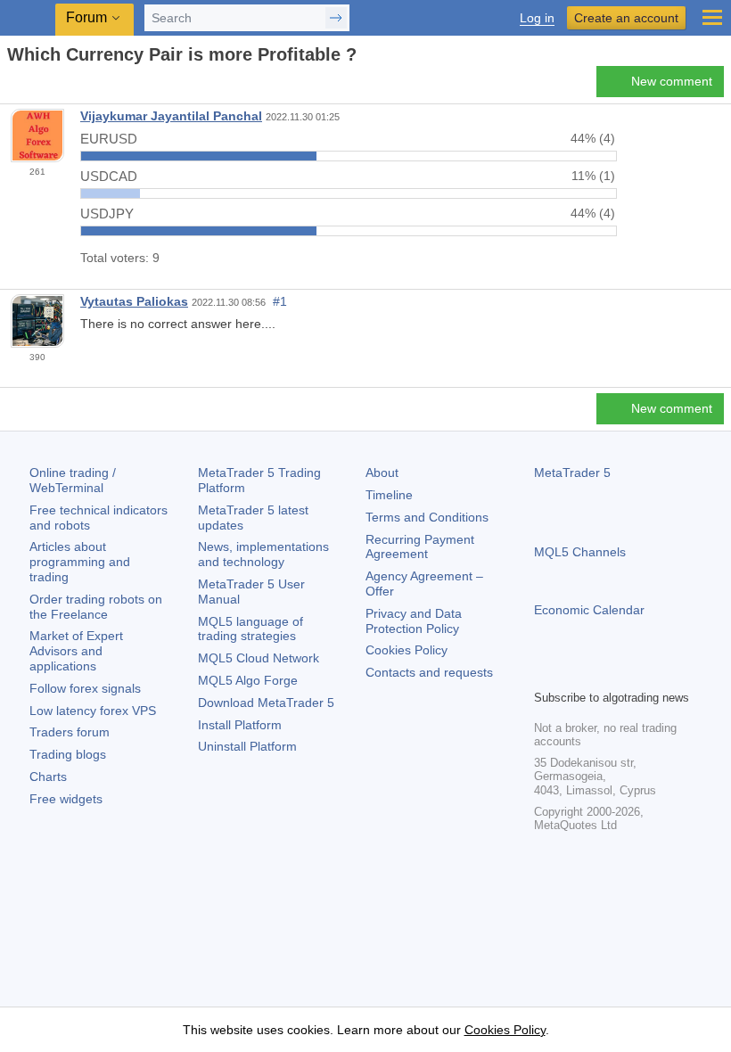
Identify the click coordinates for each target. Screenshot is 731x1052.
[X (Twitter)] (601, 673)
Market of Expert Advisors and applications (76, 651)
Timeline (389, 495)
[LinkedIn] (658, 673)
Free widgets (66, 799)
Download (266, 702)
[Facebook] (544, 673)
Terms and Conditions (427, 517)
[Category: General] (34, 86)
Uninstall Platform (247, 746)
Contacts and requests (429, 672)
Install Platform (240, 725)
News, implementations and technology (263, 554)
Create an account (626, 18)
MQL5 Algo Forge (248, 680)
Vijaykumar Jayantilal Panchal (171, 116)
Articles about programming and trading (79, 561)
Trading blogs (67, 754)
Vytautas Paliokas (134, 301)
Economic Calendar (589, 610)
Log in (537, 18)
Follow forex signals (85, 688)
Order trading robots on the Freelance (95, 606)
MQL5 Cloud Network (258, 658)
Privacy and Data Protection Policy (414, 621)
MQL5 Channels (580, 552)
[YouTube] (630, 673)
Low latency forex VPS (92, 710)
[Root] (12, 86)
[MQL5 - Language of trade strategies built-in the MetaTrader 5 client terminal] (27, 18)
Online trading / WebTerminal (72, 480)
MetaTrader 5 (572, 472)
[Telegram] (573, 673)
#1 (280, 301)
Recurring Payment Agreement (420, 547)
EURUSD (108, 138)
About (382, 472)
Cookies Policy (407, 650)
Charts (48, 776)
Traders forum (69, 732)
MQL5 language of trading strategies (250, 629)
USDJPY (107, 213)
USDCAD (108, 176)
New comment (671, 81)
